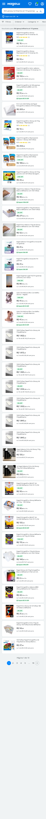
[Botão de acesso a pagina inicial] (16, 4)
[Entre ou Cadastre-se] (42, 4)
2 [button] (13, 663)
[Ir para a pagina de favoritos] (30, 4)
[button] (37, 11)
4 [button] (21, 663)
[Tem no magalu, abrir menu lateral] (4, 4)
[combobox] (23, 11)
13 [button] (33, 663)
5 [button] (25, 663)
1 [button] (8, 663)
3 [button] (17, 663)
